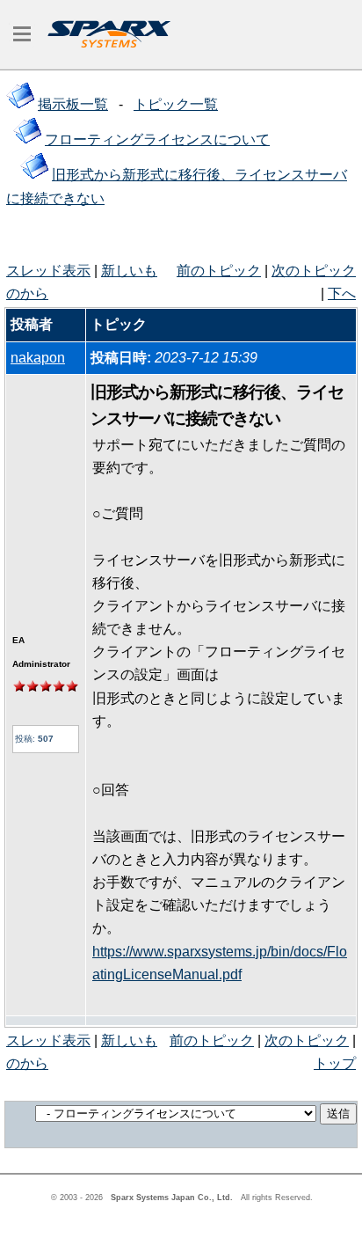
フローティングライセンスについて (157, 139)
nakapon (38, 357)
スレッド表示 (48, 270)
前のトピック (219, 270)
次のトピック (314, 270)
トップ (335, 1063)
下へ (342, 293)
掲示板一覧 (73, 104)
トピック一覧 (176, 104)
